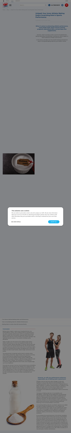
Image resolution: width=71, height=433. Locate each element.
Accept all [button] (54, 221)
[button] (16, 222)
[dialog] (35, 216)
